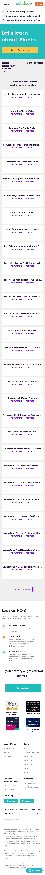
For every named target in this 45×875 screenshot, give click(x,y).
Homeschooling (10, 785)
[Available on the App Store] (11, 801)
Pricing (6, 752)
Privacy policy (9, 809)
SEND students (9, 789)
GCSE (26, 768)
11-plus (26, 772)
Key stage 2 (28, 760)
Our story (7, 756)
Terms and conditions (23, 809)
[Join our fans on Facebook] (37, 814)
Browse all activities (31, 752)
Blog (26, 748)
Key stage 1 (28, 756)
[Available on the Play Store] (27, 801)
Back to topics (23, 589)
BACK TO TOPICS (35, 63)
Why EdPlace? (9, 748)
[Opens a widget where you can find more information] (34, 871)
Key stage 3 (28, 764)
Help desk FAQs (30, 783)
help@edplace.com (32, 787)
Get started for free (20, 50)
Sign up (39, 4)
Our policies (36, 809)
